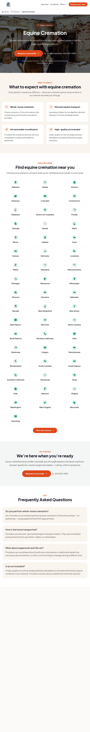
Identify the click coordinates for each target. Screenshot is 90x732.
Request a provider (78, 4)
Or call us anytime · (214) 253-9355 (61, 53)
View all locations (43, 430)
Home (6, 12)
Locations (54, 4)
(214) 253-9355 (61, 473)
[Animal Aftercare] (9, 4)
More (62, 4)
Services (44, 4)
